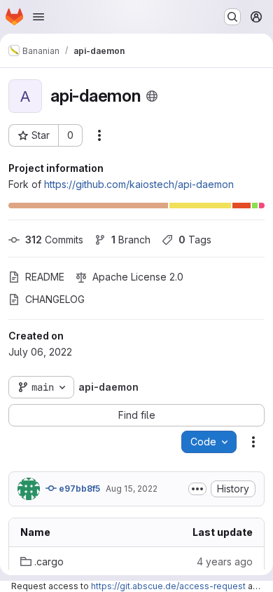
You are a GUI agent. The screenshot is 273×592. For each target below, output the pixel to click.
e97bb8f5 (78, 488)
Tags (194, 239)
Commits (54, 239)
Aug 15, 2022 (132, 488)
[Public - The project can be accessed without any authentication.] (152, 96)
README (44, 277)
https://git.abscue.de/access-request (168, 586)
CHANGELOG (55, 299)
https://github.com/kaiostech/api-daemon (139, 184)
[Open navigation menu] (38, 17)
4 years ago (225, 561)
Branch (130, 239)
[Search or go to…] (232, 16)
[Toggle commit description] (197, 489)
